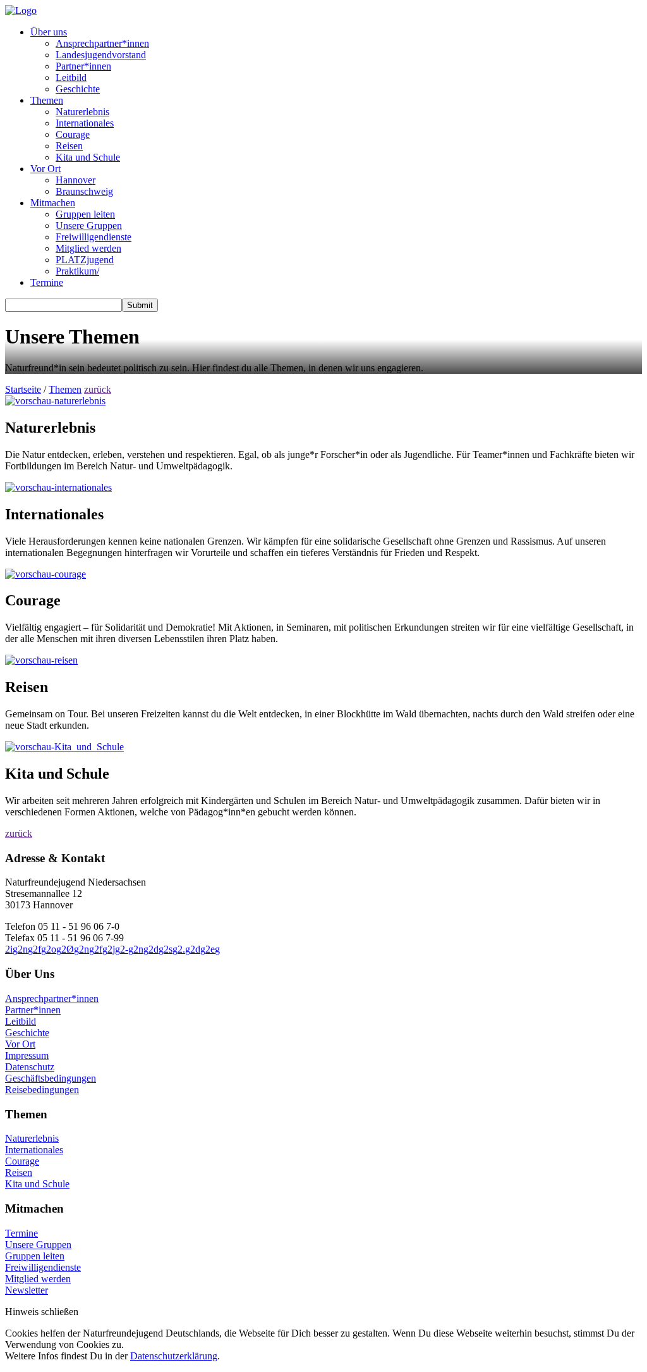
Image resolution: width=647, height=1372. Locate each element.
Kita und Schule (88, 157)
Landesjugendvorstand (101, 54)
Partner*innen (83, 66)
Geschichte (78, 88)
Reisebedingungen (42, 1089)
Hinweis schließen (41, 1311)
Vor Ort (45, 168)
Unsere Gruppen (89, 225)
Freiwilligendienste (93, 237)
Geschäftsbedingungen (50, 1078)
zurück (97, 389)
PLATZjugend (85, 259)
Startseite (23, 389)
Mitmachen (52, 202)
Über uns (48, 32)
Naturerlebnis (82, 111)
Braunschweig (84, 191)
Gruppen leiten (85, 214)
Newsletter (26, 1290)
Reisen (69, 145)
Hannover (75, 180)
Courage (73, 134)
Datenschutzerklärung (173, 1355)
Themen (46, 100)
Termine (46, 282)
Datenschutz (29, 1066)
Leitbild (71, 77)
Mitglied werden (88, 248)
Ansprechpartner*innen (102, 43)
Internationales (85, 123)
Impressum (27, 1055)
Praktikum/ (77, 271)
